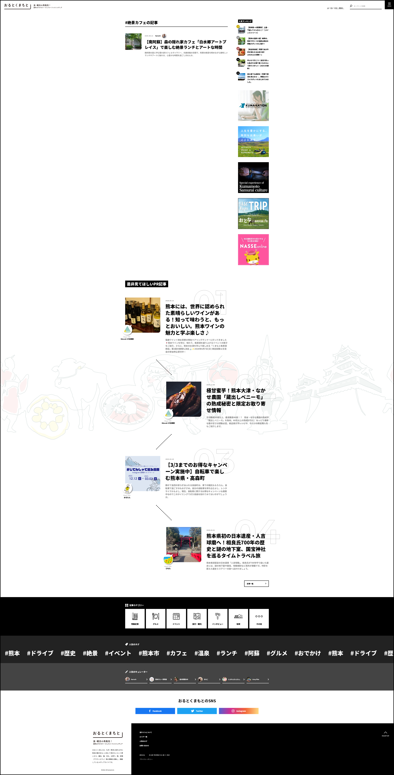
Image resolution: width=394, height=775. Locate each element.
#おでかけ (244, 653)
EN (331, 8)
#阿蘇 (188, 653)
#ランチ (163, 653)
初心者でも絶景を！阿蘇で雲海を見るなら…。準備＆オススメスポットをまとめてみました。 (258, 78)
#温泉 (138, 653)
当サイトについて (146, 732)
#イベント (54, 653)
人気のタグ (143, 741)
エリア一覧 (143, 737)
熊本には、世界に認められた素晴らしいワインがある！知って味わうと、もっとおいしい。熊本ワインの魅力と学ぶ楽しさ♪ (194, 319)
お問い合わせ (144, 745)
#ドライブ (300, 653)
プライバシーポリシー (146, 759)
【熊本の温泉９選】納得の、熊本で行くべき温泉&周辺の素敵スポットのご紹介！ (258, 41)
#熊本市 (85, 653)
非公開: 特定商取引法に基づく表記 (159, 755)
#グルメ (213, 653)
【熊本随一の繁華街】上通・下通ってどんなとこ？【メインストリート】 (258, 30)
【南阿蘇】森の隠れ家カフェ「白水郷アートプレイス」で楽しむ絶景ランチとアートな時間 (185, 44)
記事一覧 (250, 583)
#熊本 (272, 653)
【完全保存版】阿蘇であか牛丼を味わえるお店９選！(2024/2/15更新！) (258, 52)
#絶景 (26, 653)
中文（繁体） (339, 8)
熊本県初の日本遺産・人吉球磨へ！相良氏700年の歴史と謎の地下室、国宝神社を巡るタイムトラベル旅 (236, 545)
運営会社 (142, 755)
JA (328, 8)
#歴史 (328, 653)
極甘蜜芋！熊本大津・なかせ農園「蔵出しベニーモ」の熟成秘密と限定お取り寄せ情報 (236, 400)
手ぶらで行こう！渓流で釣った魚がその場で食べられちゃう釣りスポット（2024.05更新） (258, 64)
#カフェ (113, 653)
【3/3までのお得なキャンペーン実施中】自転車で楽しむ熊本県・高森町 (196, 471)
